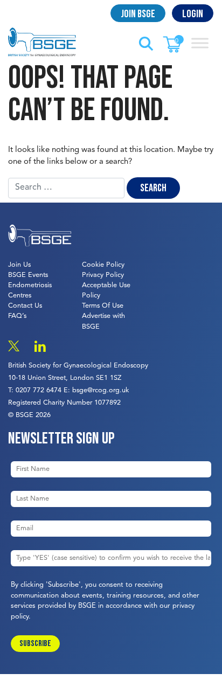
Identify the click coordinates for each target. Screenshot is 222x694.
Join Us (19, 264)
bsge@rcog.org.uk (100, 390)
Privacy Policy (103, 275)
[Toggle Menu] (200, 43)
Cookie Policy (103, 264)
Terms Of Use (102, 305)
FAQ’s (17, 316)
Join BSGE (138, 14)
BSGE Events (28, 275)
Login (192, 14)
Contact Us (25, 305)
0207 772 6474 (38, 390)
